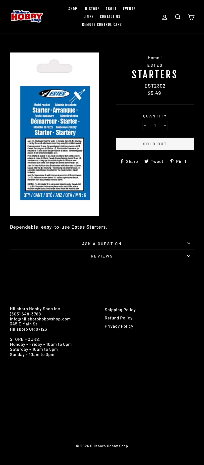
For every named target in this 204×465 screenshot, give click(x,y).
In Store (92, 9)
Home (153, 57)
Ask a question (102, 243)
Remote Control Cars (102, 24)
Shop (72, 9)
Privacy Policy (119, 325)
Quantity (155, 115)
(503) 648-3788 (25, 313)
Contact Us (110, 16)
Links (89, 16)
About (111, 9)
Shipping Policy (120, 309)
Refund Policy (119, 317)
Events (129, 9)
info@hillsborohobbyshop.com (40, 318)
